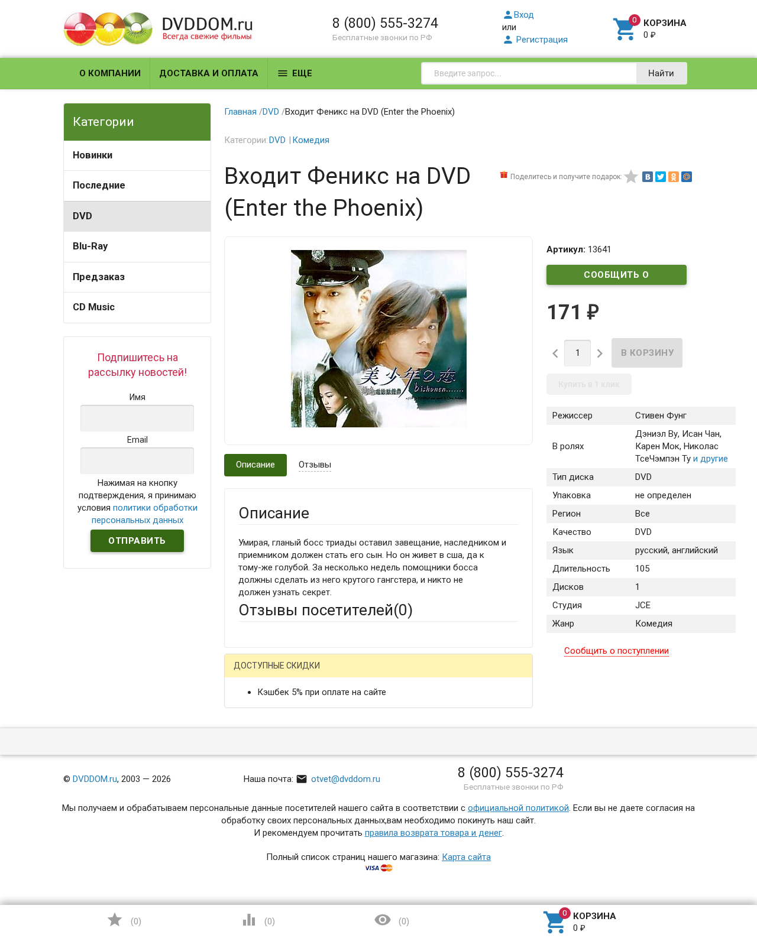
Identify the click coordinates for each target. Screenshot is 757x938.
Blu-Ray (90, 246)
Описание (255, 464)
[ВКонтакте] (647, 176)
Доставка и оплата (208, 73)
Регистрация (535, 39)
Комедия (310, 140)
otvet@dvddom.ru (338, 779)
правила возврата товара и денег (433, 832)
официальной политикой (518, 808)
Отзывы (315, 464)
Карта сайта (466, 857)
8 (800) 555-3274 (385, 23)
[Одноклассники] (673, 176)
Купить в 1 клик (589, 384)
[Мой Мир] (686, 176)
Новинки (92, 155)
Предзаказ (99, 277)
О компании (110, 73)
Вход (518, 14)
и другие (709, 458)
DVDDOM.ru (95, 779)
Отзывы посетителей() (325, 610)
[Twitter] (660, 176)
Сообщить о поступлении (617, 277)
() (123, 920)
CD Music (94, 307)
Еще (294, 73)
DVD (82, 216)
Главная (240, 111)
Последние (99, 185)
